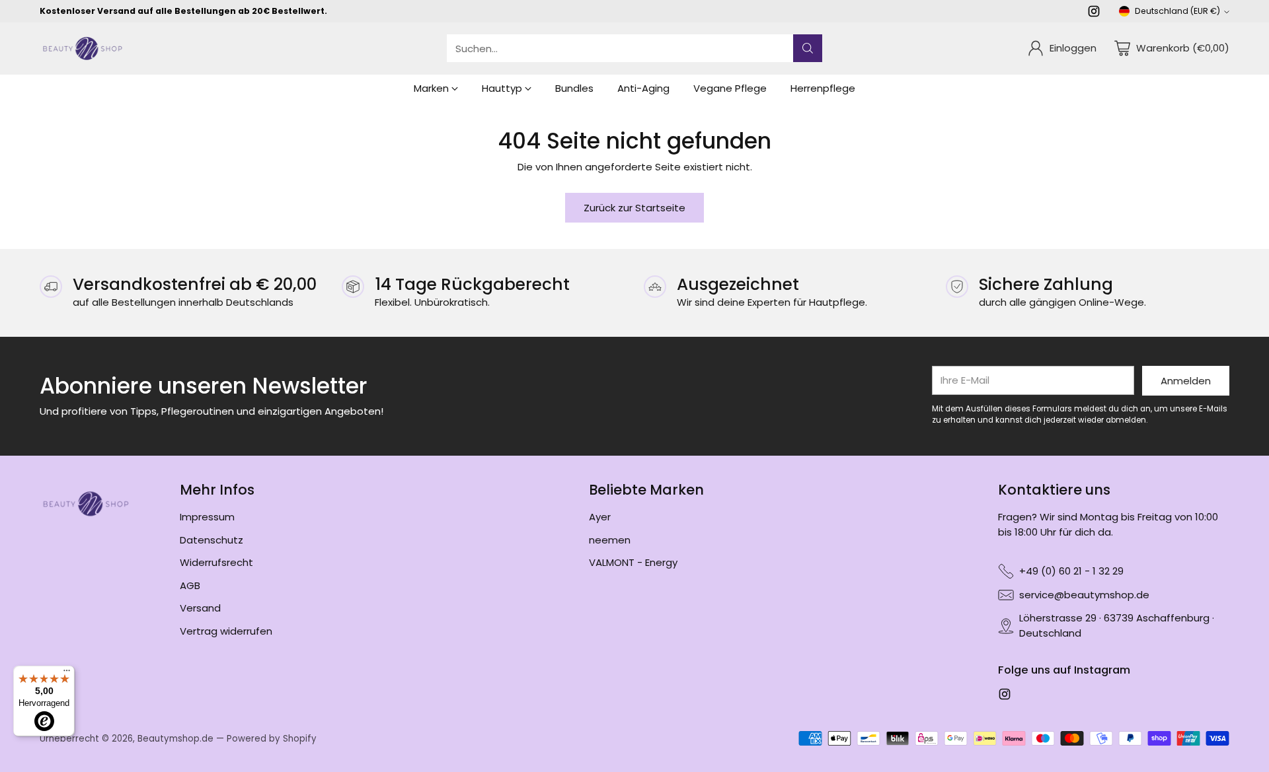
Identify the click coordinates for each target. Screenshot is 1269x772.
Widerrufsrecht (216, 562)
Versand (200, 608)
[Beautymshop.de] (83, 48)
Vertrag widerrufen (226, 631)
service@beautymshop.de (1084, 595)
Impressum (207, 517)
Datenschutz (211, 540)
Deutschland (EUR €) (1177, 11)
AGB (190, 585)
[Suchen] (807, 48)
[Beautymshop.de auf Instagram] (1093, 13)
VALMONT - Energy (633, 562)
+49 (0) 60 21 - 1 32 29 (1071, 571)
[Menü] (67, 674)
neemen (610, 540)
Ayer (600, 517)
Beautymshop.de (175, 738)
